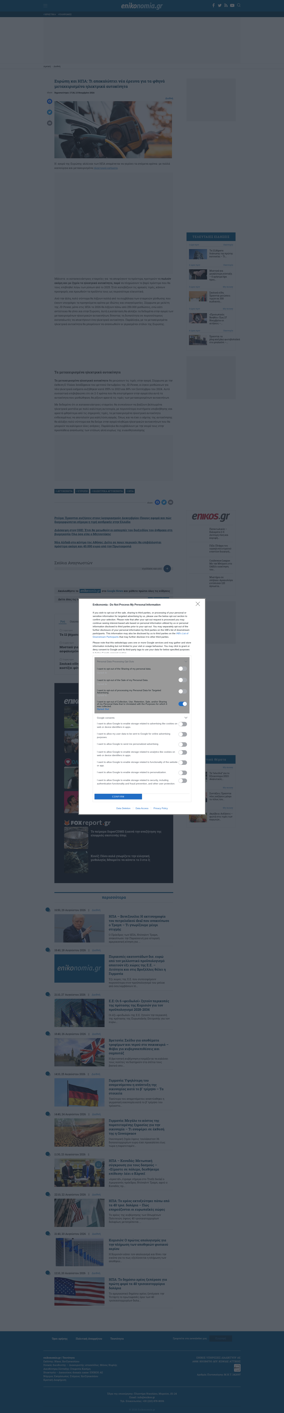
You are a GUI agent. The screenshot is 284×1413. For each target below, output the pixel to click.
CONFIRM (118, 796)
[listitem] (142, 661)
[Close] (199, 605)
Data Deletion (123, 808)
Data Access (142, 808)
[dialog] (142, 706)
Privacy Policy (161, 808)
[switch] (182, 668)
